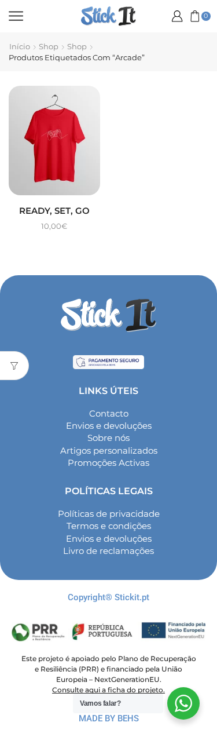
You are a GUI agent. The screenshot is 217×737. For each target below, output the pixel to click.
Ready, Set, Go (54, 211)
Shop (48, 46)
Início (19, 46)
